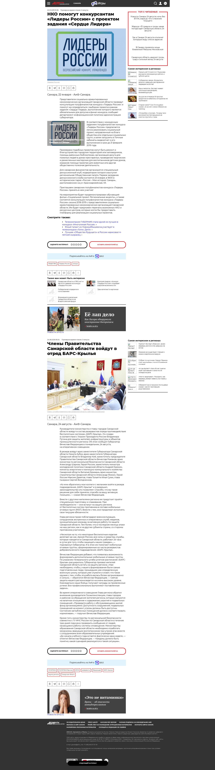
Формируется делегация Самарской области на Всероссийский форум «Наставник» (62, 300)
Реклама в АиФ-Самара (76, 725)
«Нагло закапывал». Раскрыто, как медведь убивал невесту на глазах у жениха (152, 379)
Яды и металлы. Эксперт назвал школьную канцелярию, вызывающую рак (151, 90)
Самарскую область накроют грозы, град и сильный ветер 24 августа (148, 58)
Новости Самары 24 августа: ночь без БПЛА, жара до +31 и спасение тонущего (148, 19)
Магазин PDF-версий (108, 722)
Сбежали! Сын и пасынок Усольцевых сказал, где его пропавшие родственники (153, 387)
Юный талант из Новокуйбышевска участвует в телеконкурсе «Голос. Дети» (88, 228)
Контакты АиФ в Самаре (144, 725)
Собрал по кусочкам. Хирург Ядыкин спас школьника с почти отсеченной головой (153, 362)
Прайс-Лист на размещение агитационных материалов (110, 725)
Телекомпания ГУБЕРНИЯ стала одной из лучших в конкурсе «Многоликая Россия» (90, 223)
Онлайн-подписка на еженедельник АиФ (135, 722)
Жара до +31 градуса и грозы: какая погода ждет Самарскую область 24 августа (148, 28)
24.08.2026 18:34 (53, 340)
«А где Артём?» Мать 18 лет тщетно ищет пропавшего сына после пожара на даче (152, 370)
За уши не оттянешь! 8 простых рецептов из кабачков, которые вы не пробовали (153, 99)
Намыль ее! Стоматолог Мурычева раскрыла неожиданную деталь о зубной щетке (152, 74)
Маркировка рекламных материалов (81, 727)
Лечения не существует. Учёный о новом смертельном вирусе (152, 353)
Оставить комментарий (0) (107, 244)
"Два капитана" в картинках (107, 289)
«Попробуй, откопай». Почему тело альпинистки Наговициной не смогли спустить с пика (152, 115)
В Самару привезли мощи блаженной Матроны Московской (147, 48)
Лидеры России (53, 82)
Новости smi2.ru (55, 332)
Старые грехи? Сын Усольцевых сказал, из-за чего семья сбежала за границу (152, 107)
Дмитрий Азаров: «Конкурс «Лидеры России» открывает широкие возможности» (108, 283)
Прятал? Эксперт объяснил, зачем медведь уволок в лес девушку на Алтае (152, 346)
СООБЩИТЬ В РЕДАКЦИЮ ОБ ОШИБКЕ (112, 727)
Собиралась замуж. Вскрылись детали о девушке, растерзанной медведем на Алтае (151, 82)
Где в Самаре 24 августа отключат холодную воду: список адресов (147, 38)
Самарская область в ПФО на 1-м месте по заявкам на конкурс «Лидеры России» (70, 283)
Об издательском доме (76, 722)
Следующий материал (88, 763)
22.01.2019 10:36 (52, 10)
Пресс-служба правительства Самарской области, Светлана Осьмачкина (76, 412)
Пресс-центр (93, 722)
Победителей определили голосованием (68, 290)
